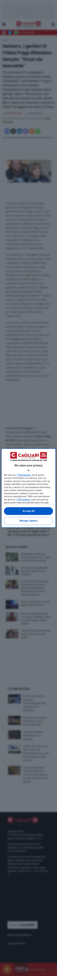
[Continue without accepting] (28, 470)
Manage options (28, 520)
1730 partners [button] (23, 475)
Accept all (29, 511)
